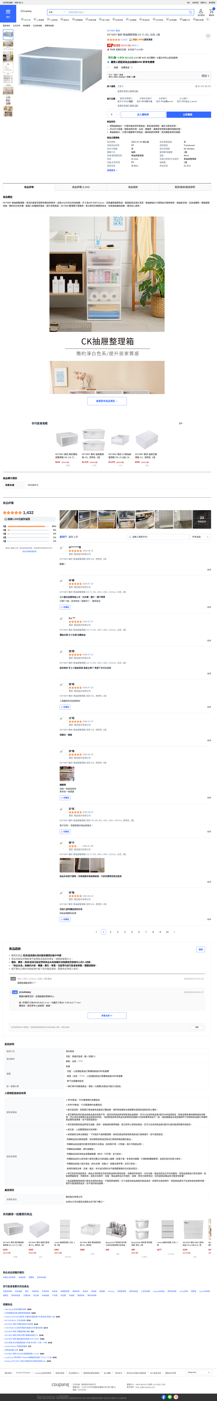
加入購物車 (143, 114)
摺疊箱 (31, 1277)
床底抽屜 (18, 1291)
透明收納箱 (172, 1291)
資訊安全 (118, 1372)
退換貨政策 (60, 1372)
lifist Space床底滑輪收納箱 (15, 1309)
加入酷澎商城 (155, 1372)
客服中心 (203, 3)
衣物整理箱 (121, 1291)
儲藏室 (5, 1295)
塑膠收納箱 (49, 26)
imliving (111, 1291)
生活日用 (16, 26)
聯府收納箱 (92, 1295)
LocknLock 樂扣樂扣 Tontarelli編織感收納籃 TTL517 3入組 (28, 1357)
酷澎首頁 (6, 26)
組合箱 (36, 1295)
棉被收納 (76, 1291)
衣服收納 (35, 1291)
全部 (50, 12)
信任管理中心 (74, 1372)
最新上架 (73, 536)
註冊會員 (195, 3)
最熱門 (63, 536)
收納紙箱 (22, 1277)
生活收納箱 (37, 26)
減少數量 (117, 113)
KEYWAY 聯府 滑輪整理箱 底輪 (17, 1332)
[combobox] (200, 537)
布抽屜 (71, 1295)
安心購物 (107, 1372)
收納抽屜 (45, 1295)
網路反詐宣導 (170, 1372)
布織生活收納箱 (9, 1277)
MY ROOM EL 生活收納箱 (15, 1320)
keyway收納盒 (158, 1291)
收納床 (85, 1291)
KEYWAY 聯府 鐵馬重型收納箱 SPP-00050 (22, 1339)
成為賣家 (212, 3)
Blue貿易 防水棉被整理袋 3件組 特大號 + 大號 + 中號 (26, 1343)
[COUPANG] (60, 1385)
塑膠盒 (193, 1291)
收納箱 (93, 1291)
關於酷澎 (8, 1372)
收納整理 (26, 26)
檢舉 (197, 1027)
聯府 (27, 1291)
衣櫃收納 (26, 1295)
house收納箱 (204, 1291)
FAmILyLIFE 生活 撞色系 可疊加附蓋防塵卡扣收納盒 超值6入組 (30, 1317)
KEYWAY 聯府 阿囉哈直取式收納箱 (19, 1324)
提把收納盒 (133, 1291)
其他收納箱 (41, 1277)
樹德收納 (80, 1295)
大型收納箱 (145, 1291)
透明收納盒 (15, 1295)
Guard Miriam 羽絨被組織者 (16, 1346)
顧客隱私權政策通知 (91, 1372)
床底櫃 (63, 1295)
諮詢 (201, 949)
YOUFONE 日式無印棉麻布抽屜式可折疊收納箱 (24, 1328)
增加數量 (117, 116)
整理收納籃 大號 (11, 1350)
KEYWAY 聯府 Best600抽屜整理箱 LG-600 (22, 1354)
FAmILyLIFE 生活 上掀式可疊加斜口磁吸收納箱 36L (25, 1361)
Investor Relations (23, 1372)
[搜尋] (190, 12)
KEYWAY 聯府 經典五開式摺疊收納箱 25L (21, 1335)
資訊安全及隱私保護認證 (136, 1372)
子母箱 (54, 1295)
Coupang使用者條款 (43, 1372)
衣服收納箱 (7, 1291)
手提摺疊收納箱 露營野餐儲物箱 (17, 1313)
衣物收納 (45, 1291)
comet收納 (184, 1291)
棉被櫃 (102, 1291)
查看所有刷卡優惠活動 (128, 91)
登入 (188, 3)
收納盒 (54, 1291)
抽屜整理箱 (65, 1291)
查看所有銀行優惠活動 (128, 105)
